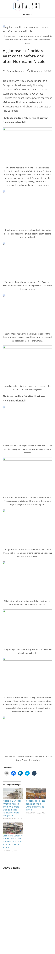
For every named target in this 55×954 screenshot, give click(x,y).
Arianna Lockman (15, 71)
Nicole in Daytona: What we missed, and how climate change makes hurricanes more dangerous (12, 808)
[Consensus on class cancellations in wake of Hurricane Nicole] (36, 793)
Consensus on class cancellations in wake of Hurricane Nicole (35, 805)
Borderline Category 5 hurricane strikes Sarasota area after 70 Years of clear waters (12, 841)
